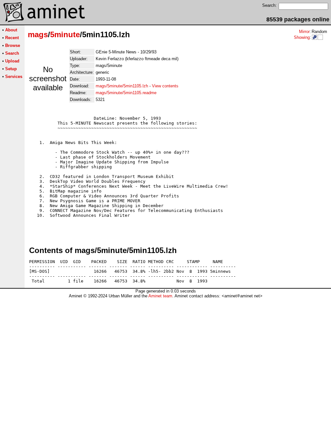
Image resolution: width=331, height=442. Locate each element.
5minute (65, 34)
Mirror (304, 31)
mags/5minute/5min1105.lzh (122, 85)
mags (38, 34)
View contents (165, 85)
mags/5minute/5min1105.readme (126, 92)
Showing (302, 37)
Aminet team (160, 295)
